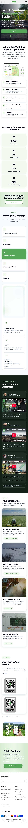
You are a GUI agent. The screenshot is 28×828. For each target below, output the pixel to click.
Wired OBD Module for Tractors (6, 798)
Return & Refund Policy (20, 797)
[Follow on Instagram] (6, 811)
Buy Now (14, 31)
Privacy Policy (18, 789)
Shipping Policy (19, 791)
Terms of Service (19, 794)
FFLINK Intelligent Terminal (5, 794)
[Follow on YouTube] (9, 811)
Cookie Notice (18, 799)
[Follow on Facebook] (2, 811)
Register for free (14, 202)
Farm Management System (6, 790)
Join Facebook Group (6, 806)
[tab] (14, 231)
